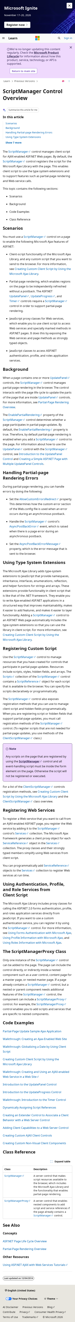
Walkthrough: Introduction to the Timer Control (34, 1100)
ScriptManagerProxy (50, 999)
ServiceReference (14, 843)
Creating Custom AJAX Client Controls (27, 1135)
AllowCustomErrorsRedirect (37, 499)
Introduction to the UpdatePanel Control (30, 1084)
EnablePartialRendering (24, 415)
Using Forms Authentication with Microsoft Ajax (39, 933)
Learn (6, 81)
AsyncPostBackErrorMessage (38, 544)
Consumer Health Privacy (49, 1312)
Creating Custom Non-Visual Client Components (34, 1143)
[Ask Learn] (63, 81)
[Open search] (59, 38)
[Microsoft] (37, 38)
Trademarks (29, 1317)
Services (20, 833)
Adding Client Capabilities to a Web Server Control (36, 1128)
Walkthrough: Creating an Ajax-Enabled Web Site (35, 1039)
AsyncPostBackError (22, 526)
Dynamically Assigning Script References (29, 1107)
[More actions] (69, 81)
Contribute (9, 1312)
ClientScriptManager (16, 738)
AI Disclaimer (10, 1307)
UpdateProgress (41, 296)
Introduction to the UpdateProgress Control (32, 1092)
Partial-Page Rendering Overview (24, 1249)
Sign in (68, 38)
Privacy (24, 1312)
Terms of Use (10, 1317)
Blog (49, 1307)
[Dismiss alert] (69, 5)
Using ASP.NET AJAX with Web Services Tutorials (34, 1265)
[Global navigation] (3, 38)
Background (13, 128)
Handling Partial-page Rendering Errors (29, 132)
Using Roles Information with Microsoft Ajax (32, 943)
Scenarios (11, 123)
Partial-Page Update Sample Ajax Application (32, 1031)
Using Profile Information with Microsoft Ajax (33, 938)
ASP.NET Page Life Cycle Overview (25, 1241)
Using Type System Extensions (23, 137)
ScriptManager (18, 151)
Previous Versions (24, 81)
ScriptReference (27, 681)
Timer (13, 301)
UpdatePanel (18, 296)
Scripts (7, 676)
